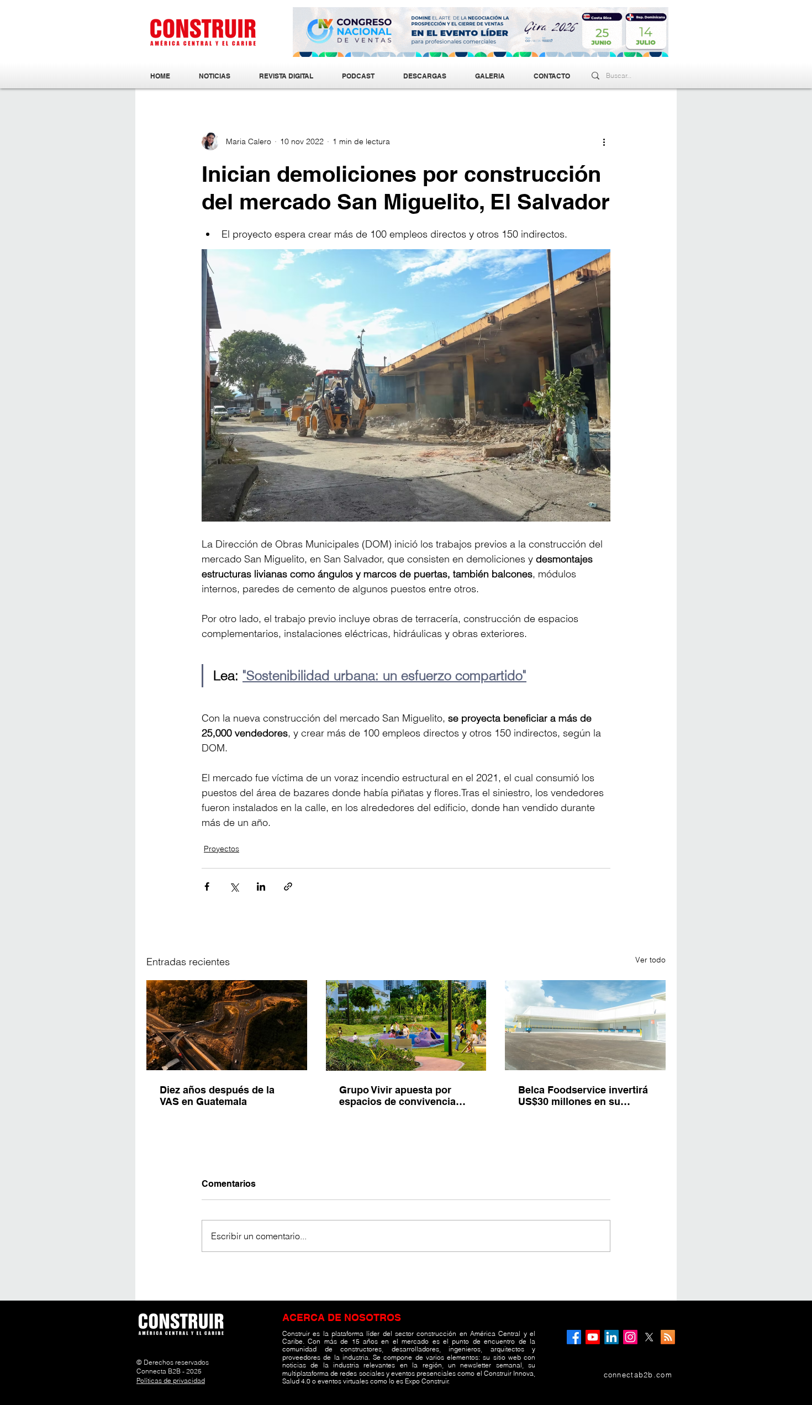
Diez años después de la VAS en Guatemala (217, 1095)
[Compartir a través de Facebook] (207, 886)
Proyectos (221, 849)
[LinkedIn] (611, 1337)
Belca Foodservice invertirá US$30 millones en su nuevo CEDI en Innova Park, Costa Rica (584, 1095)
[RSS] (668, 1337)
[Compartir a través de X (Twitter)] (234, 886)
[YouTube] (593, 1337)
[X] (649, 1337)
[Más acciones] (603, 141)
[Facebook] (574, 1337)
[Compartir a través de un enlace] (288, 886)
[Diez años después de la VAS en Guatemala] (226, 1025)
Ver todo (650, 960)
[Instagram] (630, 1337)
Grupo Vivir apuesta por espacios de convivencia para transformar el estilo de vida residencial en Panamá (406, 1095)
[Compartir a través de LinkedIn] (261, 886)
